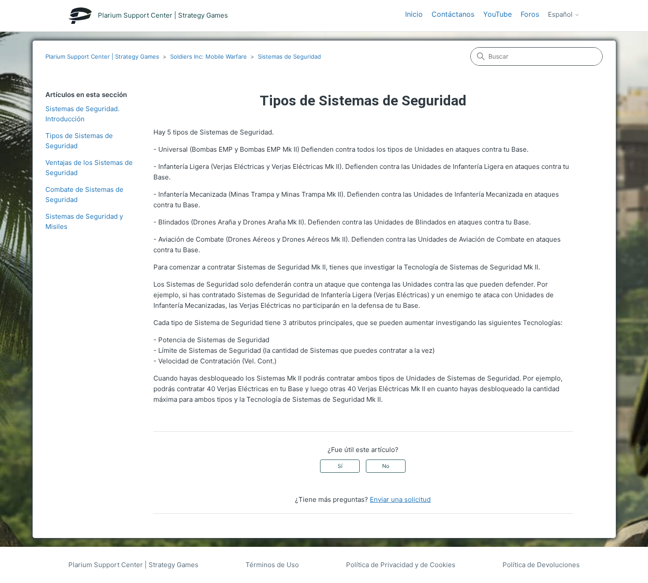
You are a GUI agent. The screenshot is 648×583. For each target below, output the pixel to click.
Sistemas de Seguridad (289, 56)
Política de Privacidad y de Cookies (400, 565)
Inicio (414, 14)
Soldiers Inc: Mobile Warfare (208, 56)
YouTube (497, 14)
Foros (530, 14)
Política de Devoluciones (541, 565)
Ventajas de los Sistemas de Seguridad (89, 167)
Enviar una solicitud (400, 499)
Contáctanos (453, 14)
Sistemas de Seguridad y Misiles (84, 221)
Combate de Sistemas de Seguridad (84, 194)
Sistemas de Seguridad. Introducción (82, 114)
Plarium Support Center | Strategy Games (102, 56)
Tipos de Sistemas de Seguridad (79, 140)
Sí (340, 466)
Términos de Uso (272, 565)
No (385, 466)
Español (561, 15)
